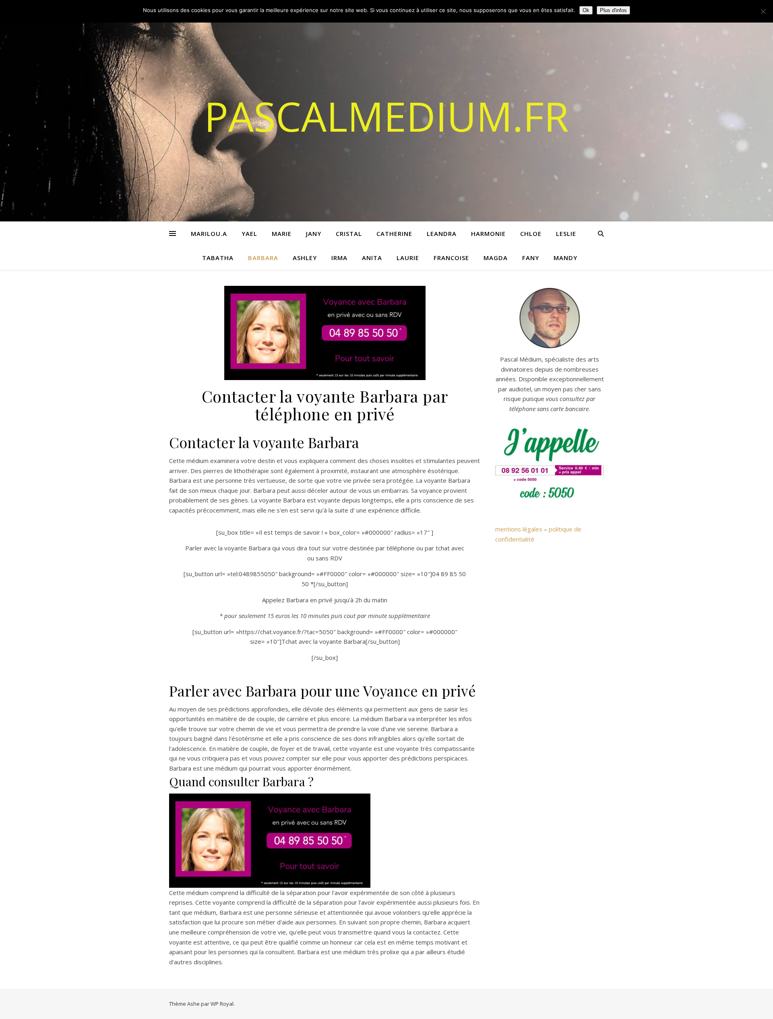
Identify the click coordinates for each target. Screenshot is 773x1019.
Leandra (442, 233)
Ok (586, 10)
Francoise (451, 258)
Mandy (565, 258)
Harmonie (488, 233)
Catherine (394, 233)
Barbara (263, 258)
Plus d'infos (613, 10)
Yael (249, 233)
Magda (496, 258)
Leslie (566, 233)
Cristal (349, 233)
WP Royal (222, 1003)
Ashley (305, 258)
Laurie (408, 258)
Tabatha (218, 258)
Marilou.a (209, 233)
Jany (313, 233)
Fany (530, 258)
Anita (372, 258)
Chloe (531, 233)
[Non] (763, 11)
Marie (281, 233)
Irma (339, 258)
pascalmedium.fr (386, 116)
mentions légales (518, 529)
